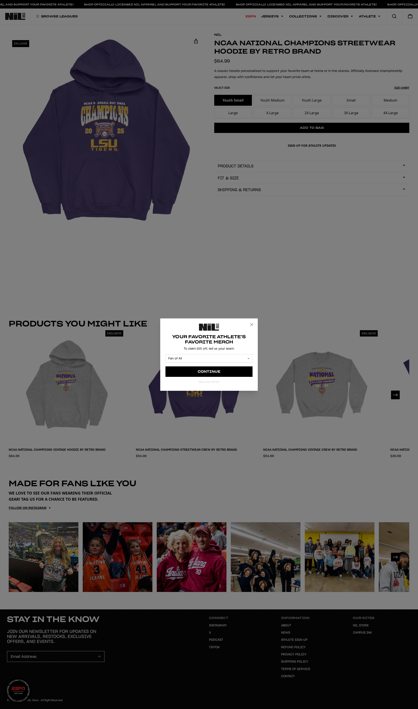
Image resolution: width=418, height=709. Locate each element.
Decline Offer (209, 382)
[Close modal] (251, 324)
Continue (209, 371)
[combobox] (207, 358)
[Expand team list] (249, 358)
